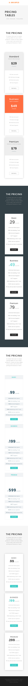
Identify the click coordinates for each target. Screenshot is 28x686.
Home (7, 18)
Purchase (13, 88)
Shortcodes (12, 18)
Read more (14, 249)
